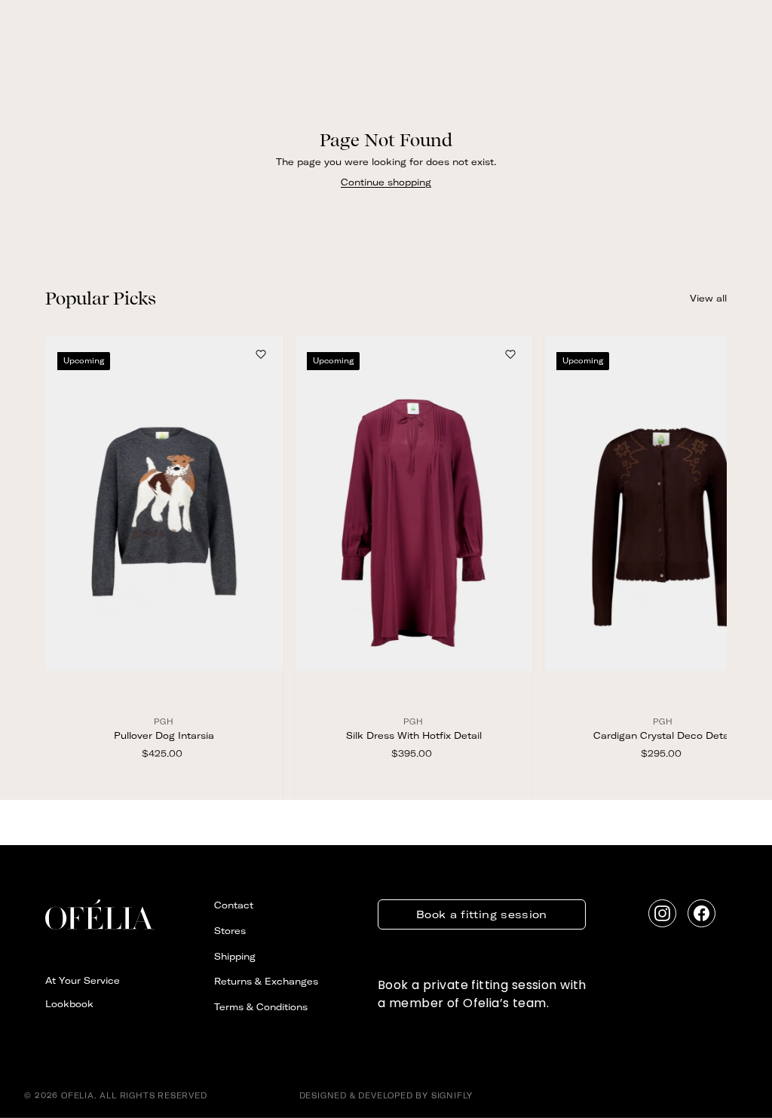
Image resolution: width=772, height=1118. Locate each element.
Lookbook (69, 1003)
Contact (233, 905)
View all (708, 298)
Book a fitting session (481, 914)
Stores (230, 930)
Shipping (235, 956)
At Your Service (82, 980)
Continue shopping (386, 182)
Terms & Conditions (261, 1006)
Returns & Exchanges (266, 981)
